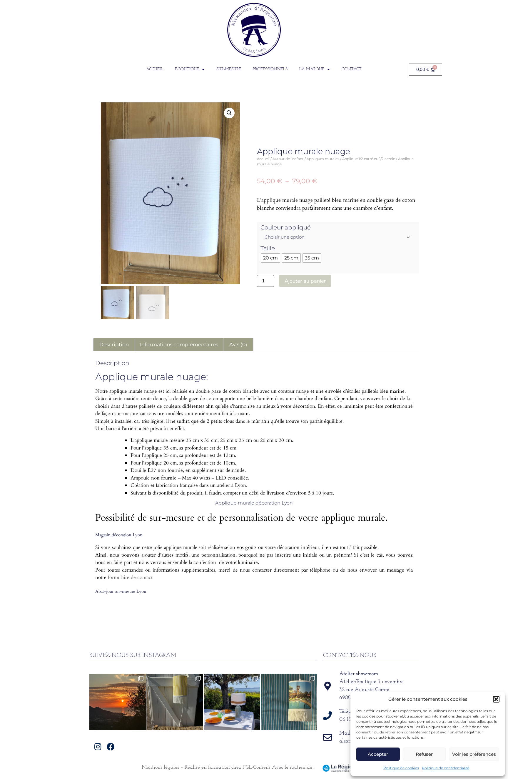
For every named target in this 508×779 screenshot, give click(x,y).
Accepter (378, 754)
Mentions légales (160, 767)
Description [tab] (114, 344)
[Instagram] (98, 746)
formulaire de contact (130, 577)
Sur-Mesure (228, 69)
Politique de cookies (401, 768)
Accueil (154, 69)
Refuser (424, 754)
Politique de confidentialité (445, 768)
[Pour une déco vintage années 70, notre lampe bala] (289, 702)
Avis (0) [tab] (238, 344)
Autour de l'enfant (288, 159)
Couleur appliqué (285, 227)
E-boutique (187, 69)
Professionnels (270, 69)
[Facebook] (110, 746)
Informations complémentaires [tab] (179, 344)
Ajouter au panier (305, 280)
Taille (267, 248)
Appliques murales (323, 159)
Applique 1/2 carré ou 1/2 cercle (368, 159)
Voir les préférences (474, 754)
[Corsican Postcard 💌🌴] (117, 702)
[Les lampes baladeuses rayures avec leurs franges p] (174, 702)
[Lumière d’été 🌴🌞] (232, 702)
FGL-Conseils (256, 767)
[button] (496, 699)
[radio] (270, 258)
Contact (352, 69)
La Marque (311, 69)
